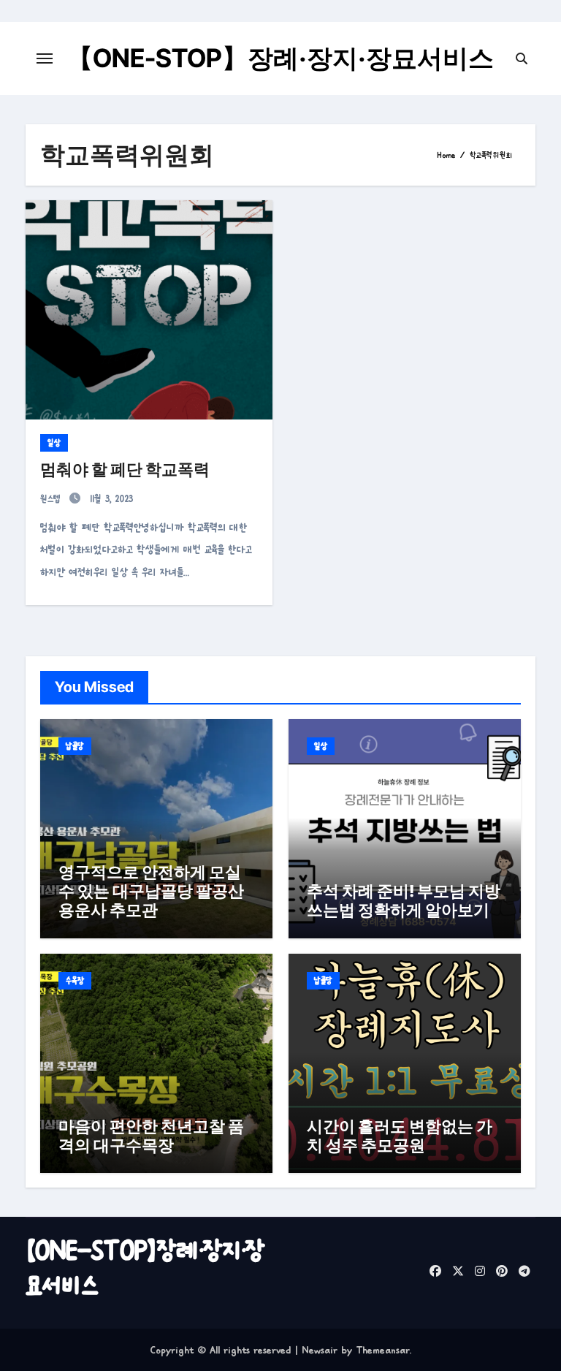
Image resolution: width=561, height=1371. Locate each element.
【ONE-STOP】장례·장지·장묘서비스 (280, 57)
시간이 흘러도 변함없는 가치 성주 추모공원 (399, 1136)
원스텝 (52, 498)
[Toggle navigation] (44, 58)
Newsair (319, 1350)
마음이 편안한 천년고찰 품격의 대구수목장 (151, 1136)
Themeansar (383, 1350)
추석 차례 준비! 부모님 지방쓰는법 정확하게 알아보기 (403, 900)
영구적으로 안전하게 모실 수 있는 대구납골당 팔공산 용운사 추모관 (151, 891)
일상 (54, 443)
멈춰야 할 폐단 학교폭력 (125, 469)
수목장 (75, 981)
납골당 (75, 746)
